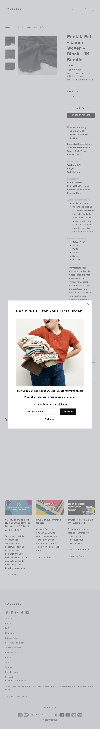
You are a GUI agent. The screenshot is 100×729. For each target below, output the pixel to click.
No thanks (50, 419)
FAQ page (62, 403)
